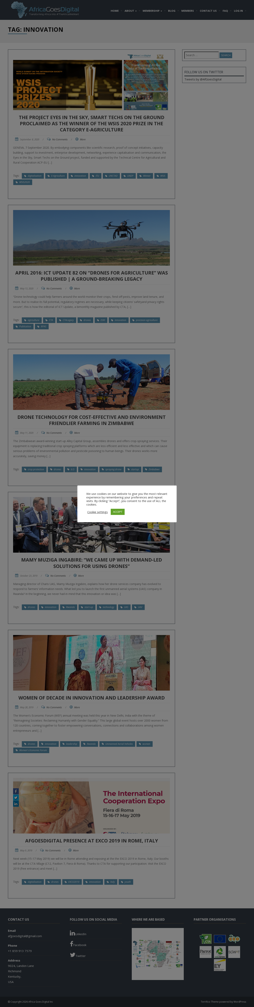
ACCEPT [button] (117, 512)
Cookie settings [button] (97, 512)
